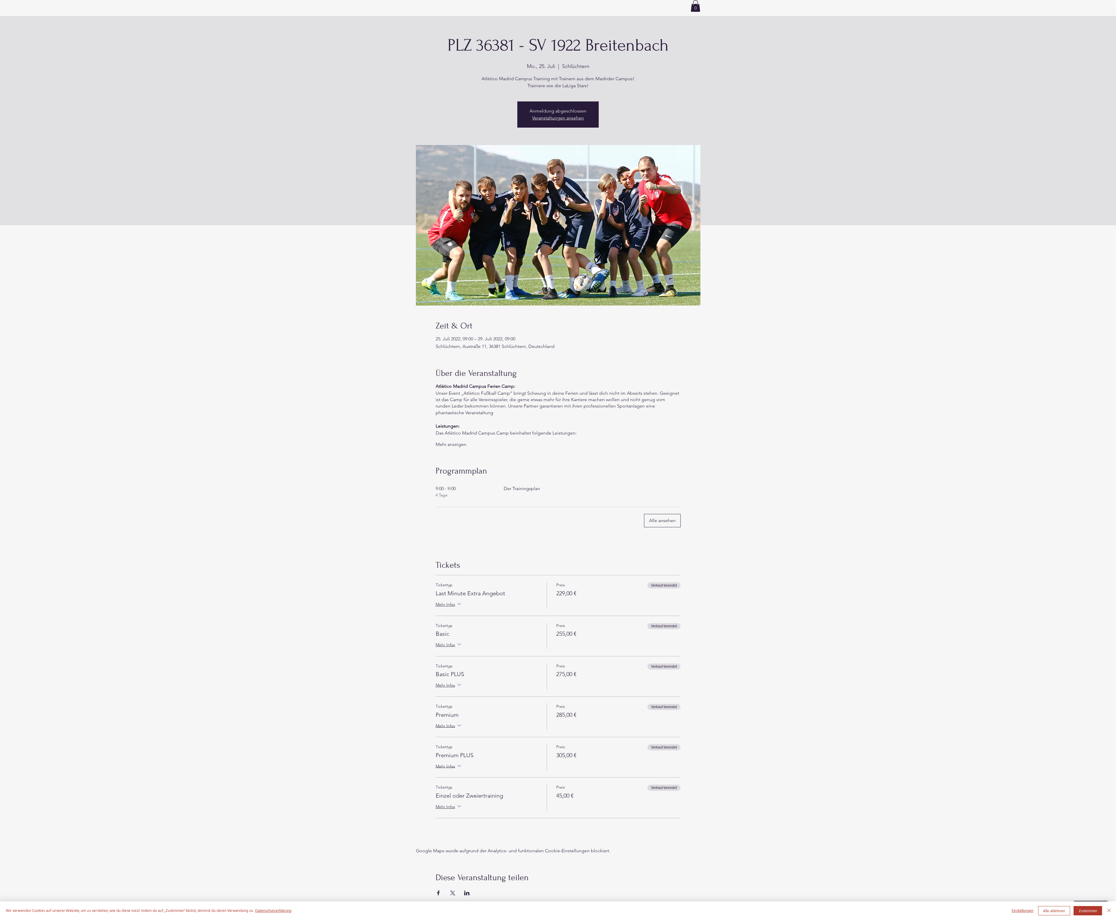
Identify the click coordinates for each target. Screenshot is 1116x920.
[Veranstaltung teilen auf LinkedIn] (467, 893)
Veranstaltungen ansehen (558, 118)
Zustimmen (1088, 910)
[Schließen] (1109, 910)
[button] (695, 6)
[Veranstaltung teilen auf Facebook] (438, 893)
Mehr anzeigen (451, 444)
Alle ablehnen (1054, 910)
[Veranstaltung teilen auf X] (452, 893)
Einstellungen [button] (1022, 910)
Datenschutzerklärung (273, 910)
